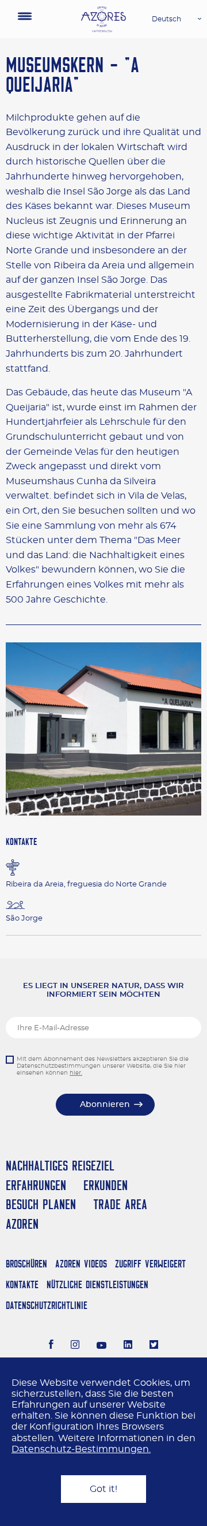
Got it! (103, 1489)
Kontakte (22, 1284)
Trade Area (120, 1204)
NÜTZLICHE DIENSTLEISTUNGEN (97, 1284)
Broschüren (26, 1263)
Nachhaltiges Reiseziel (60, 1165)
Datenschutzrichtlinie (46, 1305)
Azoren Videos (81, 1263)
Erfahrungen (36, 1185)
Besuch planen (41, 1204)
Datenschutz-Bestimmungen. (81, 1449)
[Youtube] (102, 1346)
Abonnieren (105, 1105)
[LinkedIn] (128, 1346)
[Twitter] (154, 1346)
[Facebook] (51, 1346)
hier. (76, 1073)
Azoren (22, 1224)
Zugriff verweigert (150, 1263)
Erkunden (105, 1185)
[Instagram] (75, 1346)
